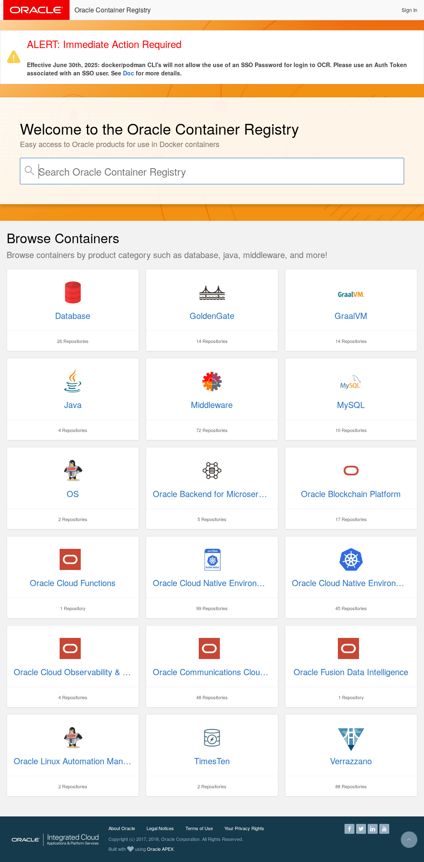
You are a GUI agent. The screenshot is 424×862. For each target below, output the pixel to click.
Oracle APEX (160, 848)
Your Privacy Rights (244, 828)
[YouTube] (384, 828)
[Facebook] (349, 828)
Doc (128, 73)
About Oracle (121, 828)
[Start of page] (409, 839)
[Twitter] (361, 828)
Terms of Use (199, 828)
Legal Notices (160, 828)
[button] (409, 10)
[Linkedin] (373, 828)
